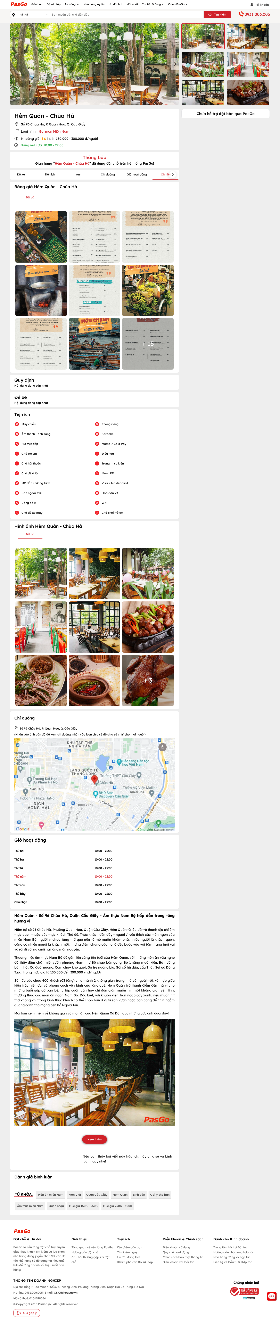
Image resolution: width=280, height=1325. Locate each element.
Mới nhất (132, 4)
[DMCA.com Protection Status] (241, 1298)
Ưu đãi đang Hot (128, 1257)
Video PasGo (176, 4)
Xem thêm (95, 1139)
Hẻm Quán (120, 1194)
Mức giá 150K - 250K (83, 1206)
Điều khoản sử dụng (176, 1247)
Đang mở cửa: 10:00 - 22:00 (42, 145)
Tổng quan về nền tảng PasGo (92, 1247)
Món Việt (75, 1194)
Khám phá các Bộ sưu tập (135, 1262)
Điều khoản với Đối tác (178, 1262)
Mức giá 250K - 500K (117, 1206)
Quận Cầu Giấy (96, 1194)
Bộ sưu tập (53, 4)
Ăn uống (70, 4)
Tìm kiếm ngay (127, 1252)
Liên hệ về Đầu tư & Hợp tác (232, 1262)
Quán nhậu (56, 1206)
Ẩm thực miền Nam (30, 1206)
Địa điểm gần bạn (129, 1247)
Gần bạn (36, 4)
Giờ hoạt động (137, 174)
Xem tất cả (248, 92)
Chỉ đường (108, 174)
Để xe (21, 174)
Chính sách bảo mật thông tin (183, 1257)
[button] (203, 36)
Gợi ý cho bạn (160, 1194)
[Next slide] (175, 64)
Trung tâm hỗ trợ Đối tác (230, 1247)
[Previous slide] (14, 64)
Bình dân (139, 1194)
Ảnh (78, 174)
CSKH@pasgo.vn (65, 1292)
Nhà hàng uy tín (94, 4)
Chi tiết (166, 174)
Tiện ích (50, 174)
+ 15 (148, 343)
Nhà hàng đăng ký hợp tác (231, 1257)
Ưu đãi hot (115, 4)
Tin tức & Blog (151, 4)
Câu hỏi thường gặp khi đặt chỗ (90, 1259)
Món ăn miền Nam (50, 1194)
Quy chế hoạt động (176, 1252)
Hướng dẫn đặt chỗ (85, 1252)
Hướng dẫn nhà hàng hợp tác (233, 1252)
